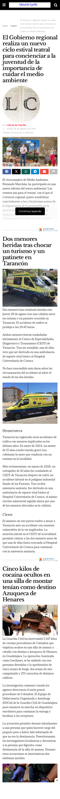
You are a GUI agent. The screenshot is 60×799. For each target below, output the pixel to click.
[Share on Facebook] (6, 171)
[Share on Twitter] (16, 171)
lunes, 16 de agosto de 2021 (21, 128)
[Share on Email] (44, 171)
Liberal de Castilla (16, 125)
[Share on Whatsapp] (26, 171)
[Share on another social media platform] (54, 171)
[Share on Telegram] (35, 171)
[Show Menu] (4, 5)
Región (14, 26)
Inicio (5, 26)
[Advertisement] (30, 790)
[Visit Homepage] (29, 5)
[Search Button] (56, 5)
